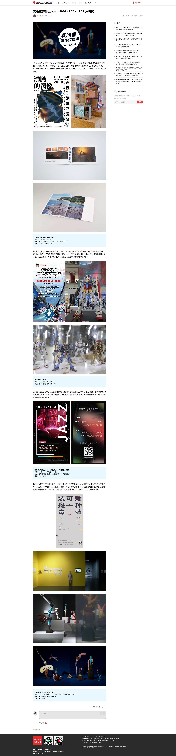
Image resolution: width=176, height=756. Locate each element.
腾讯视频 (103, 738)
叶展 (38, 16)
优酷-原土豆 (112, 738)
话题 (57, 3)
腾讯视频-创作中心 (95, 738)
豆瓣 (102, 737)
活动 (80, 3)
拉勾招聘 (94, 742)
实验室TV (66, 3)
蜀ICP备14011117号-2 (38, 753)
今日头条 (92, 740)
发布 (102, 713)
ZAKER (97, 740)
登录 (46, 723)
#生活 (127, 16)
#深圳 (131, 16)
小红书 (95, 737)
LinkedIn (100, 742)
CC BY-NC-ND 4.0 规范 (88, 748)
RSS (88, 740)
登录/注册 (138, 3)
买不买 (74, 3)
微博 (99, 737)
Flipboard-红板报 (104, 740)
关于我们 (35, 751)
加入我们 (89, 742)
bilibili (117, 738)
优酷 (108, 738)
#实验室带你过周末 (138, 16)
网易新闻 (111, 740)
